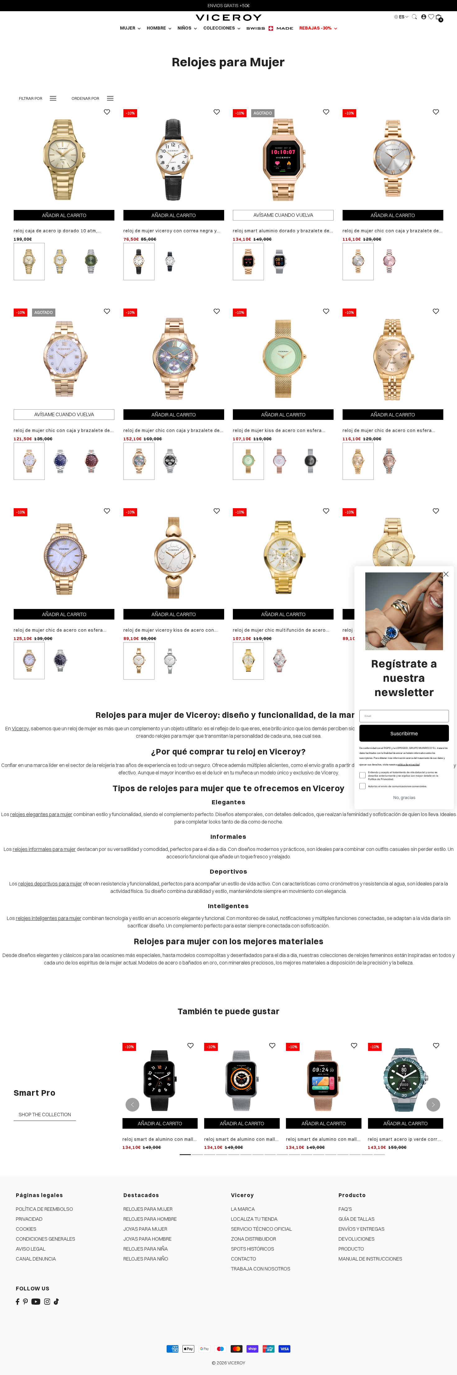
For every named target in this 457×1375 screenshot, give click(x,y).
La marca (243, 1209)
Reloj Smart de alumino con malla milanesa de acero (241, 1139)
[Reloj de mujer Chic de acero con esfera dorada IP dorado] (393, 358)
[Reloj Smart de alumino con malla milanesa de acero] (242, 1080)
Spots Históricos (252, 1249)
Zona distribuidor (253, 1239)
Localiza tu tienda (254, 1219)
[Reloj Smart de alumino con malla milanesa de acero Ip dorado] (324, 1080)
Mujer (128, 28)
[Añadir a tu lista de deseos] (106, 116)
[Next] (433, 1105)
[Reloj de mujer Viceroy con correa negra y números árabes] (173, 159)
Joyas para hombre (147, 1239)
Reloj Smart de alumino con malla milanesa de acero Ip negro (159, 1139)
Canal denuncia (36, 1259)
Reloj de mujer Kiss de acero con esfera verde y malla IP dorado (277, 430)
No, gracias (404, 797)
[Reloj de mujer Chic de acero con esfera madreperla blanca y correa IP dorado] (64, 558)
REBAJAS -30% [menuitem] (316, 28)
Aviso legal (30, 1249)
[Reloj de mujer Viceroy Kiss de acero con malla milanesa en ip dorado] (173, 558)
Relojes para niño (145, 1259)
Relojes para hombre (150, 1219)
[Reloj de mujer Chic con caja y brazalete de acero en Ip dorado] (173, 358)
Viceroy (20, 728)
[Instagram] (47, 1301)
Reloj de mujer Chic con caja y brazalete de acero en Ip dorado (171, 430)
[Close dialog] (446, 574)
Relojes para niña (145, 1249)
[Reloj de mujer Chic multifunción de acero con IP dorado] (283, 558)
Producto (351, 1249)
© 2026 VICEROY (228, 1363)
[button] (124, 1317)
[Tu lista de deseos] (431, 17)
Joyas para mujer (145, 1229)
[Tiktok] (56, 1301)
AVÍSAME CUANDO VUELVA (283, 215)
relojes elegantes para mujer (41, 814)
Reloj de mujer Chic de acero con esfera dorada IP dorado (387, 430)
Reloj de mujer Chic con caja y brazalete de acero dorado (391, 231)
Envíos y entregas (362, 1229)
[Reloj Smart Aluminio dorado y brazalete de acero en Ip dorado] (283, 159)
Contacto (243, 1259)
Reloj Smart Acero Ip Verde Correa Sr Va (405, 1139)
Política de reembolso (44, 1209)
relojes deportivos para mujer (50, 883)
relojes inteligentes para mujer (48, 918)
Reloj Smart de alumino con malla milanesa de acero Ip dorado (323, 1139)
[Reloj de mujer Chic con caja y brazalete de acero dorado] (393, 159)
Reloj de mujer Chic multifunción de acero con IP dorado (279, 630)
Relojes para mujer (148, 1209)
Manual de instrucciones (370, 1259)
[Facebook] (17, 1301)
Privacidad (29, 1219)
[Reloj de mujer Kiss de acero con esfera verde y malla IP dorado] (283, 358)
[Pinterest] (25, 1301)
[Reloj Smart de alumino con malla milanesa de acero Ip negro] (160, 1080)
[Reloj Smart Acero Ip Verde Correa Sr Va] (405, 1080)
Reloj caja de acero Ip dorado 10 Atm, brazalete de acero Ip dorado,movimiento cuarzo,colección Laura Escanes (61, 231)
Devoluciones (357, 1239)
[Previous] (132, 1105)
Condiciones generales (45, 1239)
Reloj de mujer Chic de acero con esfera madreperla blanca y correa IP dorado (58, 630)
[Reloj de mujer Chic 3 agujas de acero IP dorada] (393, 558)
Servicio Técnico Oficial (261, 1229)
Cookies (26, 1229)
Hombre (157, 28)
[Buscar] (414, 16)
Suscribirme (404, 733)
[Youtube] (35, 1301)
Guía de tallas (357, 1219)
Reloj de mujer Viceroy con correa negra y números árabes (170, 231)
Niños (185, 28)
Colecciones (219, 28)
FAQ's (345, 1209)
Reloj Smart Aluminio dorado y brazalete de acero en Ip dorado (281, 231)
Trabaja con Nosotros (260, 1269)
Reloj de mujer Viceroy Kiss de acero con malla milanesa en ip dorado (168, 630)
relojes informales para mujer (44, 849)
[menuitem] (269, 28)
